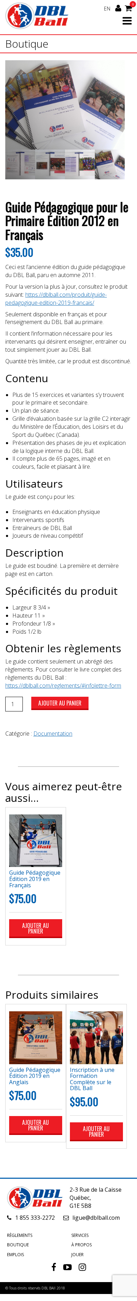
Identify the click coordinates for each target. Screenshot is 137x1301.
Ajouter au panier (59, 703)
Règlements (19, 1235)
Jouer (77, 1255)
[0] (128, 7)
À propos (81, 1245)
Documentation (52, 733)
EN (107, 8)
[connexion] (118, 8)
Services (80, 1235)
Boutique (18, 1245)
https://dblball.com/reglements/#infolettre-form (63, 685)
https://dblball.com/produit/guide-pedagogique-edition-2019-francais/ (56, 299)
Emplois (15, 1255)
